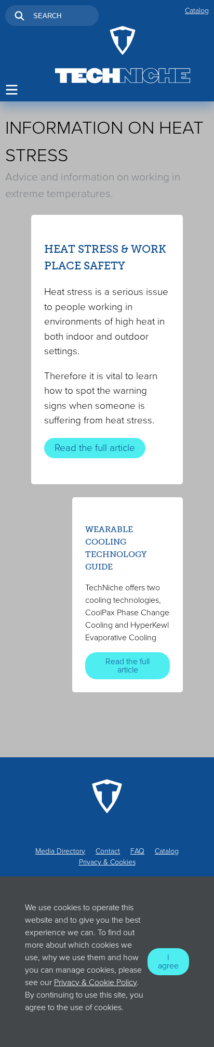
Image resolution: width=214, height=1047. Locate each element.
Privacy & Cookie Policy (95, 982)
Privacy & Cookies (107, 862)
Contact (108, 851)
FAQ (137, 851)
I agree (168, 961)
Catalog (197, 10)
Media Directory (60, 851)
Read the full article (95, 448)
